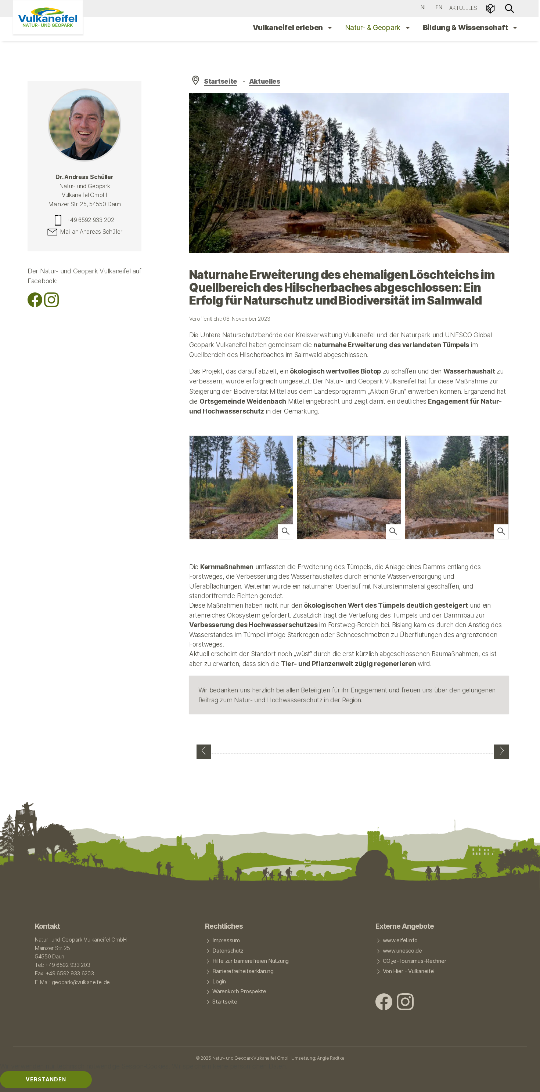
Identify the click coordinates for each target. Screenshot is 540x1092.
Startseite (220, 81)
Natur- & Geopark (373, 27)
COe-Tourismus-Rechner (414, 961)
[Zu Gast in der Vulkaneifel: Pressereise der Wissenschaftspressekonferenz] (501, 752)
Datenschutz (228, 950)
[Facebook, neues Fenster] (383, 1002)
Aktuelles (463, 8)
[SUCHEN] (509, 8)
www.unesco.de (402, 950)
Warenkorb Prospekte (239, 991)
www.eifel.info (400, 940)
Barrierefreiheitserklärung (242, 971)
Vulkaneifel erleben (288, 27)
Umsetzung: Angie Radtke (317, 1058)
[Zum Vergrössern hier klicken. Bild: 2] (285, 531)
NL (424, 7)
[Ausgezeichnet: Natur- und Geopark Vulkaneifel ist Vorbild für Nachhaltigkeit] (204, 752)
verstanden (46, 1079)
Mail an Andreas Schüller (91, 232)
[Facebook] (35, 305)
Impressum (226, 940)
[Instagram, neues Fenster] (51, 305)
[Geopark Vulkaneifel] (48, 17)
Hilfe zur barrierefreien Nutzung (250, 961)
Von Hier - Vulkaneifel (409, 971)
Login (219, 981)
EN (439, 7)
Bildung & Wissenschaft (466, 27)
